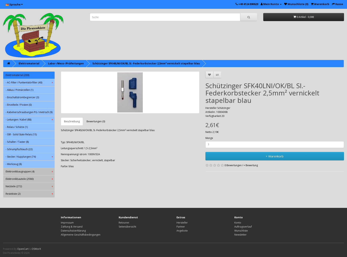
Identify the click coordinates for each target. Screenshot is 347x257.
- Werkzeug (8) (14, 164)
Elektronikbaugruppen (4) (29, 171)
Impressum (67, 222)
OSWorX (36, 249)
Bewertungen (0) (96, 121)
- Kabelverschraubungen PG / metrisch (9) (29, 112)
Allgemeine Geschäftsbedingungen (80, 234)
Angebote (182, 230)
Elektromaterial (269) (29, 75)
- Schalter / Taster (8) (17, 142)
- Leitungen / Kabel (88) (29, 119)
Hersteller (182, 222)
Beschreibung (72, 121)
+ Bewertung (251, 165)
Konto (237, 222)
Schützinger (223, 108)
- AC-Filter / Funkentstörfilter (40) (29, 82)
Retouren (124, 222)
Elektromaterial (29, 63)
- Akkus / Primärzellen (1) (19, 90)
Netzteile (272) (29, 186)
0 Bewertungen (233, 165)
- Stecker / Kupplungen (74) (29, 156)
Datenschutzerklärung (73, 230)
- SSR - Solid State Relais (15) (21, 134)
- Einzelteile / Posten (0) (19, 104)
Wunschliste (241, 230)
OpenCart (23, 249)
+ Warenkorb (275, 156)
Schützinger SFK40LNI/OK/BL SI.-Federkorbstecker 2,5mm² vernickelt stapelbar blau (146, 63)
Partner (181, 226)
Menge (209, 138)
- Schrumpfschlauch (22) (19, 149)
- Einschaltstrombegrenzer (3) (22, 97)
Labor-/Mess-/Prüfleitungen (66, 63)
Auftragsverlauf (243, 226)
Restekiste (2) (29, 193)
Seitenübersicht (127, 226)
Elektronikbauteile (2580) (29, 179)
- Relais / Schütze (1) (17, 127)
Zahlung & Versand (72, 226)
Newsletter (240, 234)
